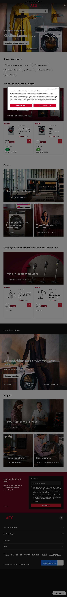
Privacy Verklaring (51, 100)
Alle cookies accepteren (45, 105)
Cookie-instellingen (21, 105)
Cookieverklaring (43, 100)
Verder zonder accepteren (52, 88)
